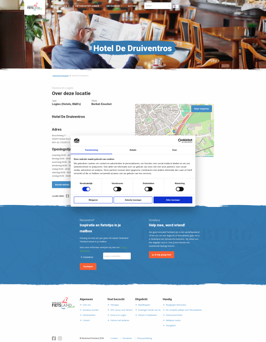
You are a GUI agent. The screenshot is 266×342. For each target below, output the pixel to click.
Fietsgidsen (171, 325)
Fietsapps (114, 304)
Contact (86, 320)
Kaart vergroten (201, 108)
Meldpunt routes (173, 320)
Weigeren (93, 200)
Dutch (176, 7)
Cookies (114, 338)
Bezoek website (62, 184)
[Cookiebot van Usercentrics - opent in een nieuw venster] (180, 141)
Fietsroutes (59, 6)
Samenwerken (89, 315)
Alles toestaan (173, 200)
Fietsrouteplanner (87, 6)
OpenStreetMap (208, 156)
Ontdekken (113, 6)
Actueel (133, 6)
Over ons (87, 304)
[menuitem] (34, 6)
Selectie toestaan (133, 200)
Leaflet (197, 156)
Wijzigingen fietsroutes (176, 304)
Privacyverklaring (144, 338)
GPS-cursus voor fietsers (121, 310)
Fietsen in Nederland (147, 315)
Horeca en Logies (118, 315)
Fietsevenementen (174, 315)
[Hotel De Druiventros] (174, 131)
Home (34, 6)
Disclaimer (127, 338)
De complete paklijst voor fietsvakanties (184, 310)
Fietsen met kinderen (119, 320)
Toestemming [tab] (91, 150)
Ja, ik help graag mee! (161, 254)
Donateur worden (91, 310)
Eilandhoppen (144, 304)
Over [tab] (174, 150)
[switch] (117, 190)
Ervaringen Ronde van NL (149, 310)
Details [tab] (133, 150)
